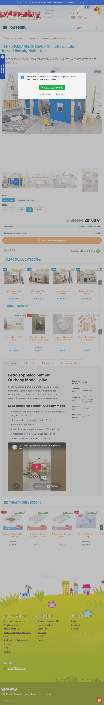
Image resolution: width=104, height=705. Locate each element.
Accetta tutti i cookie (52, 87)
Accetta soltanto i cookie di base (52, 94)
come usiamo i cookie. (47, 79)
